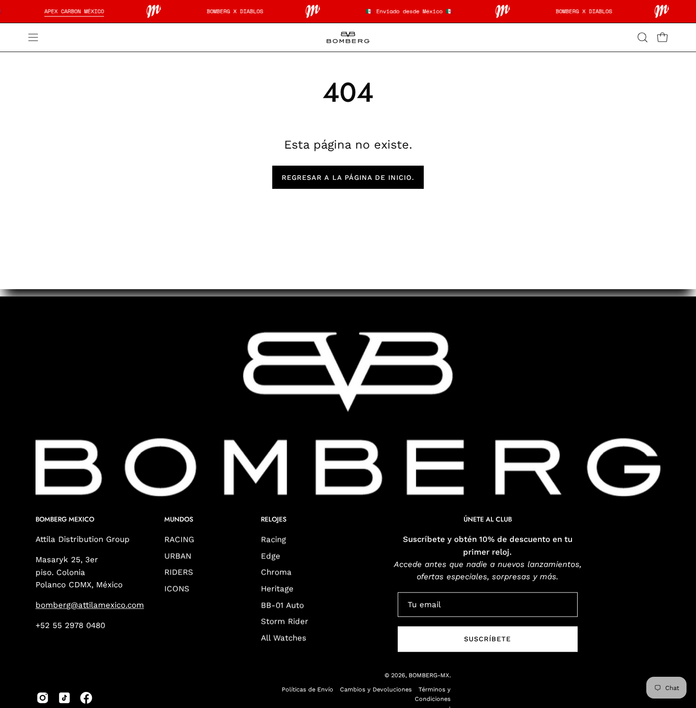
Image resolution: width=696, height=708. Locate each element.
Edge (270, 555)
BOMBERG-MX (429, 675)
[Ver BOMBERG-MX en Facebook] (86, 697)
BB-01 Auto (282, 605)
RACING (179, 539)
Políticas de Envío (307, 689)
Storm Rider (284, 621)
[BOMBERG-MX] (348, 37)
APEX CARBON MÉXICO (74, 11)
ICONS (176, 588)
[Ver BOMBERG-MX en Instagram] (43, 697)
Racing (273, 539)
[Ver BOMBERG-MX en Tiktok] (64, 697)
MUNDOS (178, 519)
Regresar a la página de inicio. (348, 177)
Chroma (276, 572)
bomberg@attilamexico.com (90, 605)
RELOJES (273, 519)
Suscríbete (487, 639)
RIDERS (178, 572)
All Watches (283, 637)
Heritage (277, 588)
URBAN (177, 555)
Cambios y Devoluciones (376, 689)
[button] (642, 37)
